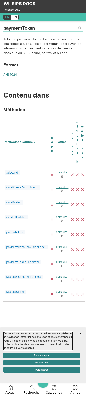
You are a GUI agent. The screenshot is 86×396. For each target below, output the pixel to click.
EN (15, 17)
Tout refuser (42, 362)
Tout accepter (42, 355)
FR (7, 17)
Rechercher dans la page (80, 28)
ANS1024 (10, 75)
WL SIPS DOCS (19, 4)
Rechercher (32, 392)
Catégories (54, 392)
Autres (75, 392)
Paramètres (41, 369)
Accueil (10, 392)
